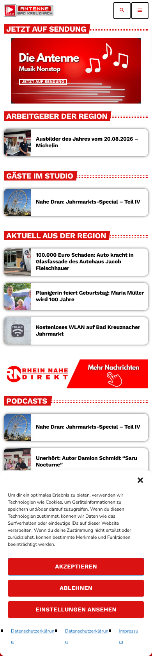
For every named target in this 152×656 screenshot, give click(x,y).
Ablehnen (76, 588)
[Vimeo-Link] (29, 11)
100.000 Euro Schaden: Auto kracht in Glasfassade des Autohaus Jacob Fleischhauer (85, 262)
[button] (140, 480)
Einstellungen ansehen (76, 609)
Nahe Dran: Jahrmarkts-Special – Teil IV (88, 202)
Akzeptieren (76, 566)
